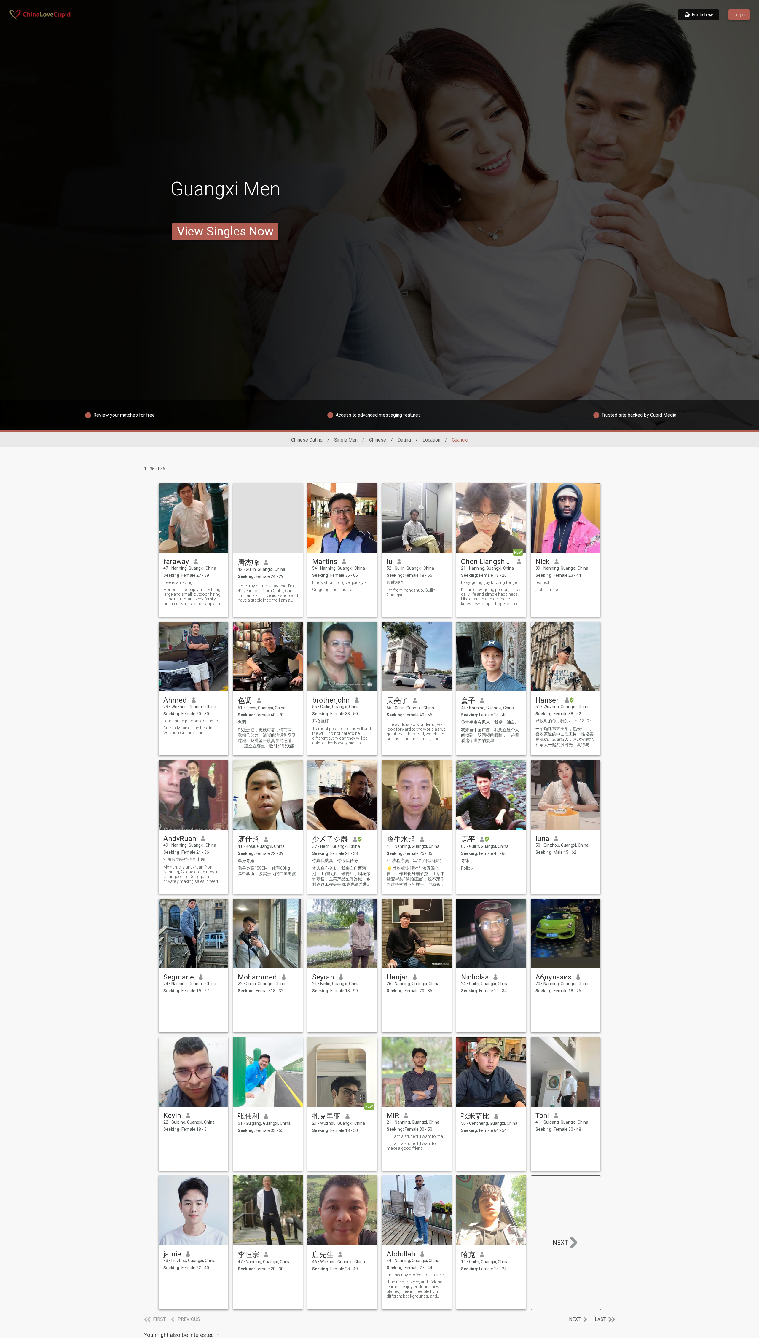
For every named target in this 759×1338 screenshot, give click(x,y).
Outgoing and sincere (332, 589)
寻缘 (465, 860)
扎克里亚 (326, 1116)
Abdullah (401, 1254)
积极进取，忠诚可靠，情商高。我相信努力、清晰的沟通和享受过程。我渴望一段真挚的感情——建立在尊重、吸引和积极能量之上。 (267, 738)
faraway (176, 562)
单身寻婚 (246, 860)
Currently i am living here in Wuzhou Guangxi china (187, 730)
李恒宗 (248, 1255)
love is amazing (177, 582)
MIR (393, 1115)
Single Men (346, 440)
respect (542, 582)
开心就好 (320, 721)
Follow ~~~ (472, 868)
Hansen (547, 700)
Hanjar (397, 977)
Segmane (178, 977)
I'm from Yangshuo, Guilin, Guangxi (411, 592)
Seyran (323, 977)
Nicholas (475, 977)
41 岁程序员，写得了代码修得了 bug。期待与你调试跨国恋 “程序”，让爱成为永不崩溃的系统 (417, 860)
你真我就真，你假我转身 (335, 860)
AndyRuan (179, 838)
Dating (404, 440)
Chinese (377, 440)
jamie (172, 1254)
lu (390, 562)
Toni (542, 1115)
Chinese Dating (307, 440)
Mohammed (257, 977)
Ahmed (175, 700)
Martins (324, 562)
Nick (542, 562)
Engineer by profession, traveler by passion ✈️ (417, 1274)
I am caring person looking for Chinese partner (193, 721)
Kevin (172, 1115)
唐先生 (323, 1255)
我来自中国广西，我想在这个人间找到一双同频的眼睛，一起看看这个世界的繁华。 (490, 735)
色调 (245, 701)
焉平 (468, 839)
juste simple (546, 589)
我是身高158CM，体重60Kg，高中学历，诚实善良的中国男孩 (267, 871)
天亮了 (397, 701)
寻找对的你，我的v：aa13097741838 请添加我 (565, 721)
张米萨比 (475, 1116)
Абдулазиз (553, 977)
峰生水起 (401, 839)
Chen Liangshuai (486, 562)
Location (431, 440)
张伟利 (248, 1116)
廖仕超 (248, 839)
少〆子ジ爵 (330, 839)
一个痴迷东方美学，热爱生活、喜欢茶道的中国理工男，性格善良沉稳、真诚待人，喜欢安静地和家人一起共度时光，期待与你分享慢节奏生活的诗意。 (564, 737)
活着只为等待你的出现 (184, 859)
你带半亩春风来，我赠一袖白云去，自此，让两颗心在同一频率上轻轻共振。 (491, 722)
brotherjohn (331, 700)
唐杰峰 (248, 562)
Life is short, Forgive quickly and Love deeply (342, 582)
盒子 (468, 701)
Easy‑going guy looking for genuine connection (491, 582)
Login (739, 14)
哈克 (468, 1255)
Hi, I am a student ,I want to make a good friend (417, 1136)
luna (542, 838)
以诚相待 (395, 582)
